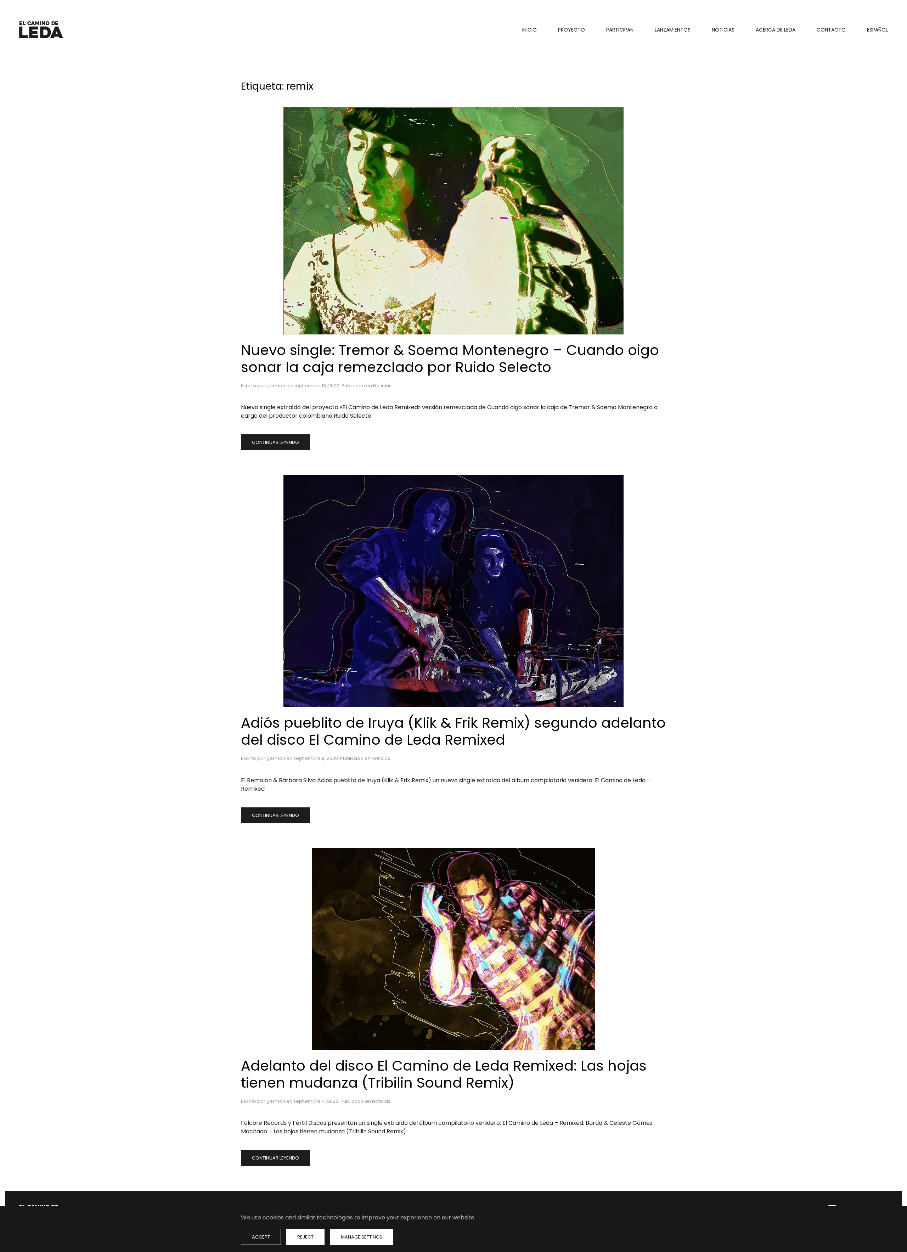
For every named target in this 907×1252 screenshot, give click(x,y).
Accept (261, 1237)
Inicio (529, 29)
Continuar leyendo (275, 442)
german (275, 385)
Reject (305, 1237)
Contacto (831, 29)
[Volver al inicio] (42, 29)
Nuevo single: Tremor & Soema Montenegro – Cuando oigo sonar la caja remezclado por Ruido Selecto (450, 358)
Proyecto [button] (571, 29)
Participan (619, 29)
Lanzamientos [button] (673, 29)
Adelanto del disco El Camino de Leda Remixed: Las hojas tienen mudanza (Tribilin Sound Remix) (444, 1074)
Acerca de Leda (775, 29)
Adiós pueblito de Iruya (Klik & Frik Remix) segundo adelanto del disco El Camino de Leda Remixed (453, 731)
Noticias (723, 29)
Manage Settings (361, 1237)
